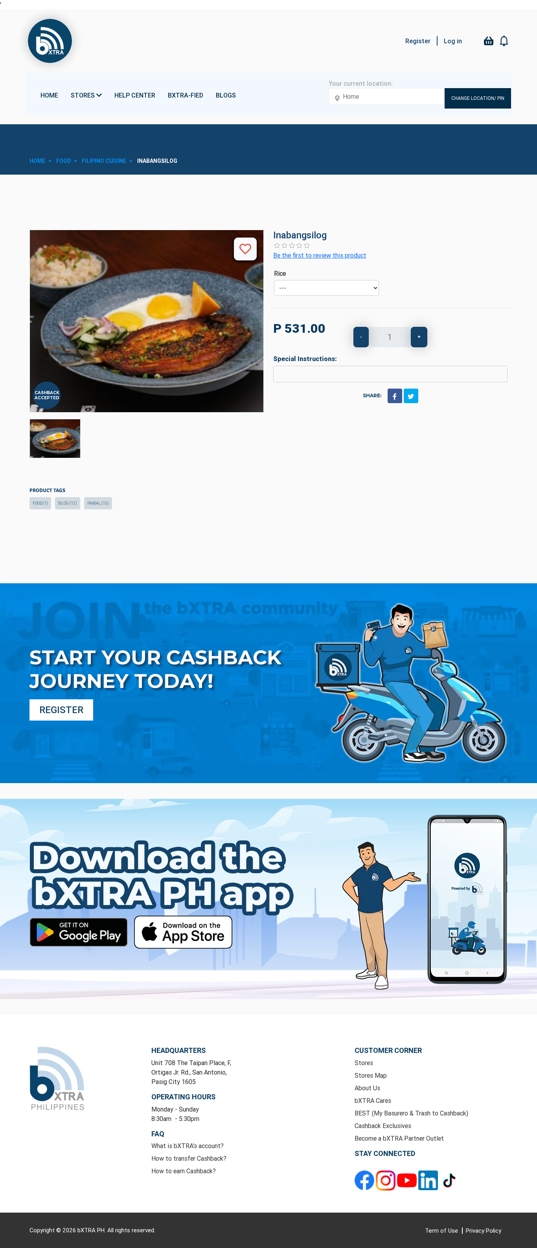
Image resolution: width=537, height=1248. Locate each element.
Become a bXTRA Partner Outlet (399, 1138)
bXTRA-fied (185, 95)
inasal (98, 503)
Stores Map (371, 1075)
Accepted (47, 397)
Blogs (226, 95)
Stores (364, 1063)
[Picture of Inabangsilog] (55, 438)
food (40, 503)
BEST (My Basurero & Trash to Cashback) (411, 1113)
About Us (367, 1088)
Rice (280, 273)
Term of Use (442, 1230)
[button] (504, 40)
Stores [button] (83, 95)
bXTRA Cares (373, 1100)
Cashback (47, 392)
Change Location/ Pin (477, 98)
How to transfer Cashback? (188, 1158)
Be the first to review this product (319, 255)
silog (67, 503)
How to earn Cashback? (183, 1171)
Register (417, 41)
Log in (453, 41)
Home (49, 95)
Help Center (134, 95)
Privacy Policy (483, 1230)
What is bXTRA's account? (187, 1146)
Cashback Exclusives (383, 1126)
